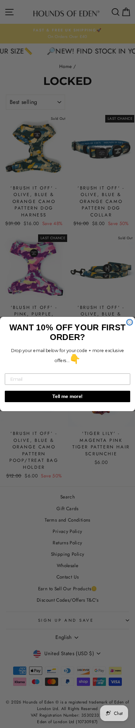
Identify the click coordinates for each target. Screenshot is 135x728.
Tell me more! (67, 396)
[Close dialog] (130, 322)
